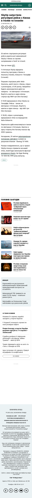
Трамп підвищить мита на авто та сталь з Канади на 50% (16, 345)
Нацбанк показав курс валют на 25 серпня (22, 218)
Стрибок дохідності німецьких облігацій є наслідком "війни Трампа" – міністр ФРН (14, 338)
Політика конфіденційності (16, 418)
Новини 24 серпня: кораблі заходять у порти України (21, 243)
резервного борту (8, 153)
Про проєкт (22, 416)
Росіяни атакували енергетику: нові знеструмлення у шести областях (21, 267)
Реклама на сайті (11, 416)
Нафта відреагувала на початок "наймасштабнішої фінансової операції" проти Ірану (22, 231)
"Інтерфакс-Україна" (23, 434)
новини (3, 10)
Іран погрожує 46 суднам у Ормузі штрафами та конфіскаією (16, 351)
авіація (4, 160)
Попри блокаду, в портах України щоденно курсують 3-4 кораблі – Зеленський (15, 330)
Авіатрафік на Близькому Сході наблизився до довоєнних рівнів (15, 302)
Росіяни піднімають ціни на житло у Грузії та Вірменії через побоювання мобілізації (22, 207)
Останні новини (9, 313)
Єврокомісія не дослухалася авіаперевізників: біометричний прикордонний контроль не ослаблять (14, 286)
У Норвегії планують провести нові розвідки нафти (14, 324)
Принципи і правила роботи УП (16, 422)
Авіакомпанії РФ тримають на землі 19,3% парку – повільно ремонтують (14, 295)
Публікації (11, 10)
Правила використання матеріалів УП (16, 420)
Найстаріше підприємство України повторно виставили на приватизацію (22, 255)
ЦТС (13, 65)
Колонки (19, 10)
